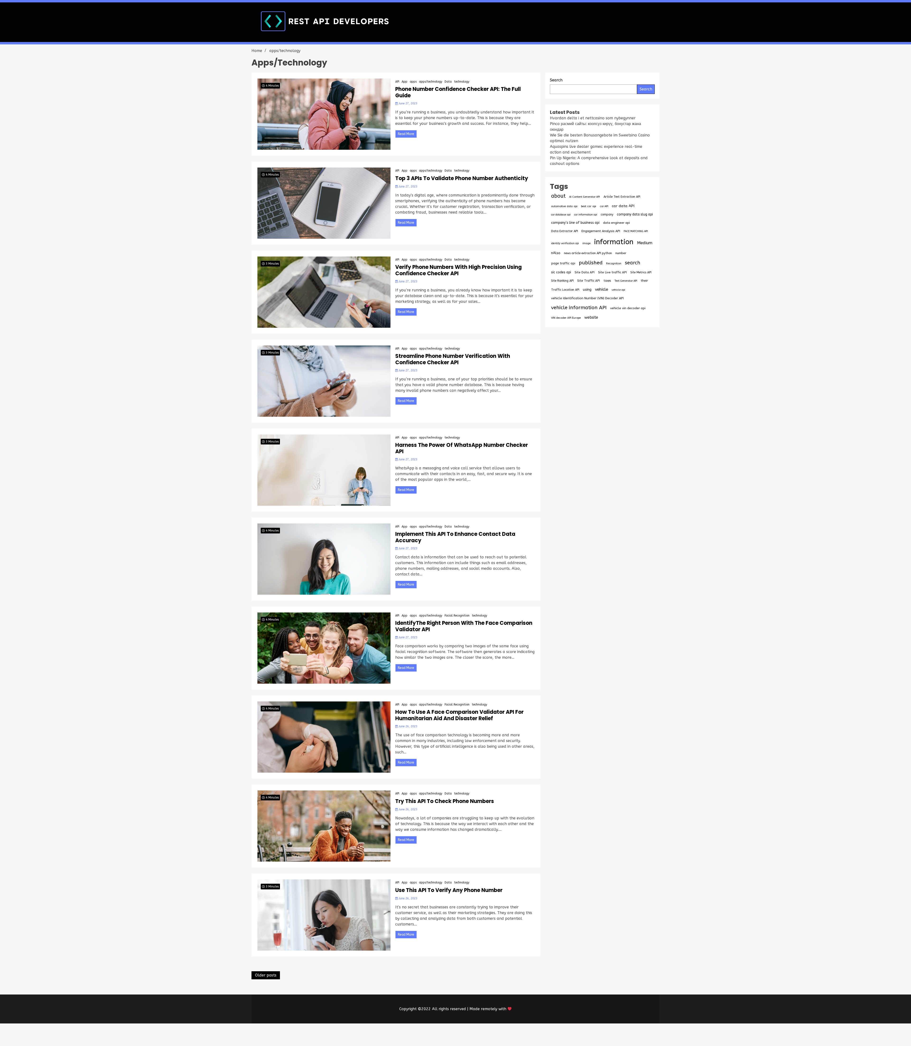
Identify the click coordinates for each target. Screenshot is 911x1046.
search (632, 263)
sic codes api (561, 272)
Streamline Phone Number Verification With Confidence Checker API (452, 359)
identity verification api (565, 243)
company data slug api (635, 214)
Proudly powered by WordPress (420, 1034)
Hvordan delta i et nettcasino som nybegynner (593, 118)
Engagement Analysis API (600, 231)
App (404, 81)
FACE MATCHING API (636, 231)
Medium (644, 242)
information (613, 242)
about (558, 196)
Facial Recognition (457, 615)
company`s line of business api (575, 223)
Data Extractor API (564, 231)
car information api (585, 214)
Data (448, 81)
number (620, 253)
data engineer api (616, 222)
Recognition (613, 263)
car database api (561, 214)
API (397, 81)
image (586, 243)
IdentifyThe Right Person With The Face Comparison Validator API (463, 626)
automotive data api (564, 206)
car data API (623, 206)
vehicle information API (579, 307)
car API (604, 206)
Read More (406, 134)
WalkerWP (509, 1034)
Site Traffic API (588, 280)
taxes (607, 280)
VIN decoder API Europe (566, 317)
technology (461, 81)
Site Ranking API (562, 280)
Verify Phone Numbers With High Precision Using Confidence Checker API (458, 270)
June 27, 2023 (407, 103)
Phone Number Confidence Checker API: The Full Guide (458, 92)
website (591, 317)
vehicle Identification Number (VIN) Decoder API (587, 298)
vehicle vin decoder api (628, 308)
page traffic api (563, 263)
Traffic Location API (565, 289)
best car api (588, 206)
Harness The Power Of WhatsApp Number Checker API (461, 448)
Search (646, 89)
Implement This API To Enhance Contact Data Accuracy (455, 537)
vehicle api (618, 289)
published (591, 263)
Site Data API (585, 272)
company (607, 214)
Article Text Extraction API (622, 196)
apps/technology (430, 81)
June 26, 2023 (407, 726)
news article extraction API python (588, 253)
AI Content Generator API (584, 196)
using (587, 289)
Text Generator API (625, 280)
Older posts (265, 975)
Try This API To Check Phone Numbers (444, 801)
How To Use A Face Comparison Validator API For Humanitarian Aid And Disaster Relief (459, 715)
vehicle (601, 289)
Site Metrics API (640, 272)
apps (413, 81)
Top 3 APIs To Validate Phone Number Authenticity (461, 178)
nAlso (555, 253)
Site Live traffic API (612, 272)
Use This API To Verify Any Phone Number (448, 890)
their (644, 281)
